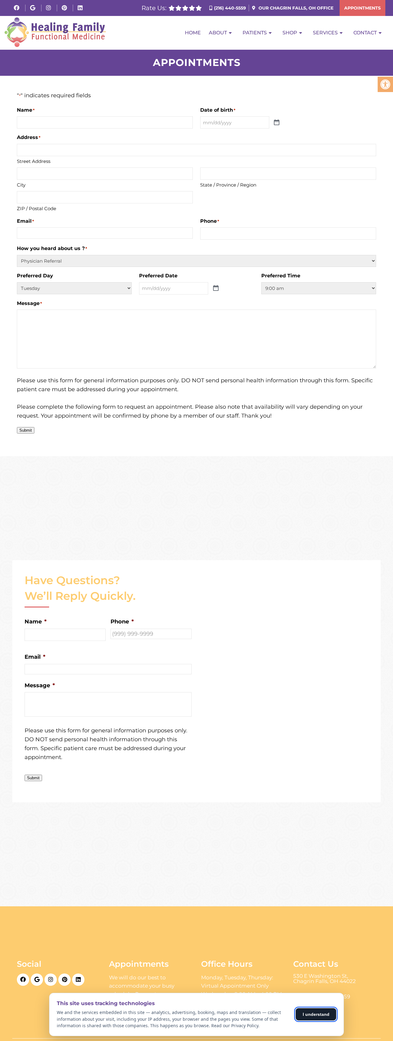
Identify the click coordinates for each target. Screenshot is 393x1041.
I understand (316, 1014)
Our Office (295, 8)
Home (193, 33)
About (218, 33)
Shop (289, 33)
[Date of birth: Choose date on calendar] (276, 122)
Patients (255, 33)
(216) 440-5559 (230, 8)
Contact (365, 33)
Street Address (33, 161)
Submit (25, 430)
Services (325, 33)
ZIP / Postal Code (36, 208)
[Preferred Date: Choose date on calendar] (216, 288)
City (21, 185)
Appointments (362, 8)
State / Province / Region (228, 185)
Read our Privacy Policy (234, 1025)
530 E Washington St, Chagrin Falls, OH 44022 (324, 979)
